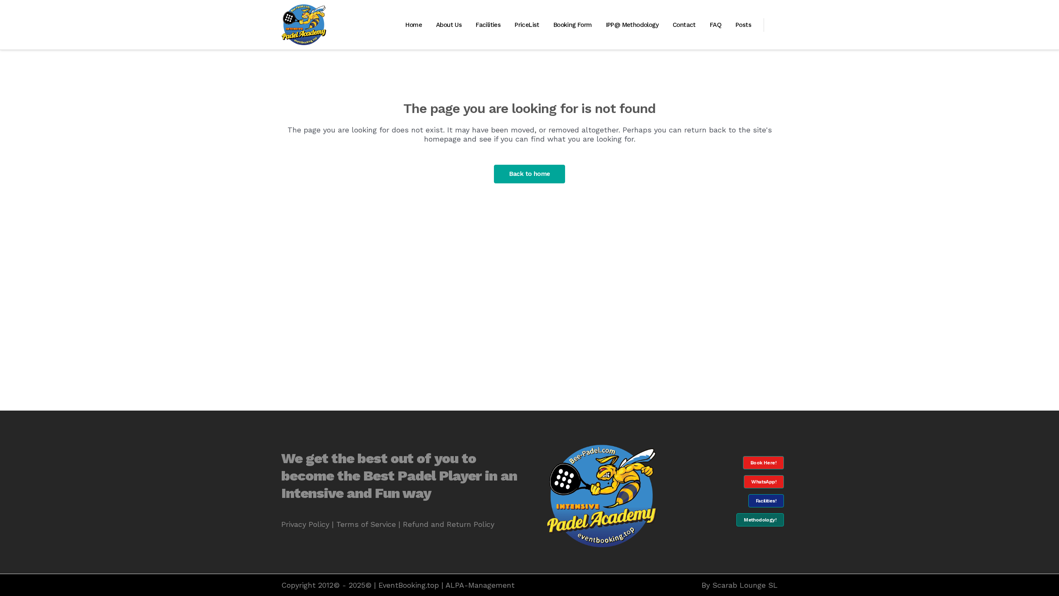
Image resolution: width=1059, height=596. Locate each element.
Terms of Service (366, 524)
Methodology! (760, 520)
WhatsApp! (763, 482)
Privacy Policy (305, 524)
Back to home (529, 174)
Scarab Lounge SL (745, 585)
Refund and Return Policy (448, 524)
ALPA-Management (480, 585)
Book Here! (763, 463)
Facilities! (766, 501)
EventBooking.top (409, 585)
